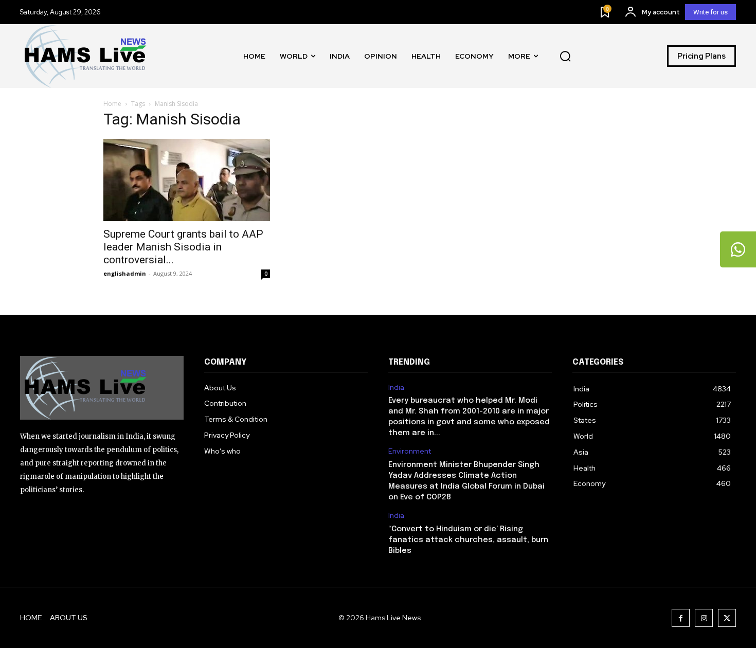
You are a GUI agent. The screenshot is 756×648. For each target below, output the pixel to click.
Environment (409, 451)
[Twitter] (727, 618)
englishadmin (124, 273)
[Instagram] (704, 618)
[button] (565, 56)
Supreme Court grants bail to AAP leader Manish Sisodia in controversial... (183, 247)
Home (112, 103)
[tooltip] (738, 249)
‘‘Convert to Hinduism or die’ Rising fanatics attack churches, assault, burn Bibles (468, 540)
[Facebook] (681, 618)
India (396, 387)
